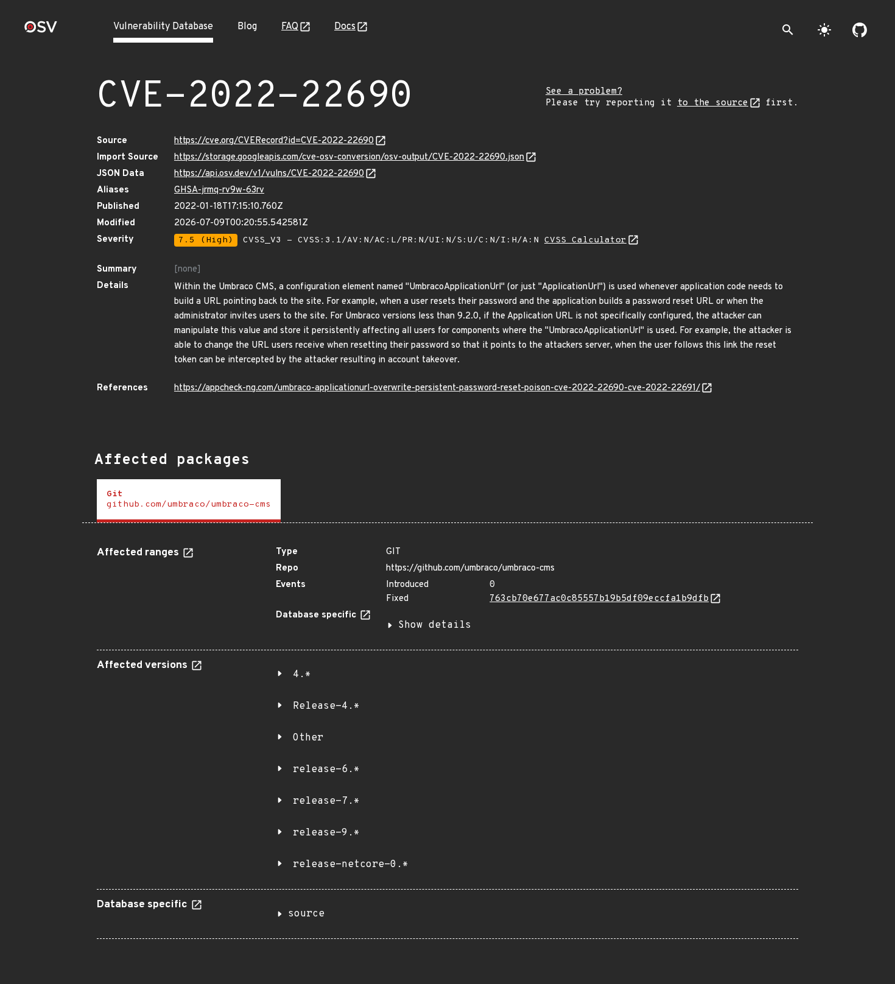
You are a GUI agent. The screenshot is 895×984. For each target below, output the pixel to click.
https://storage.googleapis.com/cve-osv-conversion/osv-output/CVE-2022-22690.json (349, 157)
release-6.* (326, 770)
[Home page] (40, 31)
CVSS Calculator (585, 240)
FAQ (289, 27)
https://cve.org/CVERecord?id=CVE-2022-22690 (274, 141)
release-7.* (326, 801)
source (306, 914)
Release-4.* (326, 706)
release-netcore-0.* (351, 865)
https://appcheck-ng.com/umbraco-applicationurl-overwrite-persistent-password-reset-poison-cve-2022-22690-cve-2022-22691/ (437, 388)
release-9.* (326, 833)
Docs (345, 27)
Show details (434, 625)
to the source (712, 103)
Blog (247, 27)
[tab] (189, 500)
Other (308, 738)
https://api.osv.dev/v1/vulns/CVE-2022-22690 (269, 174)
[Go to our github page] (859, 30)
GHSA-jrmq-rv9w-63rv (219, 190)
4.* (302, 675)
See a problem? (584, 91)
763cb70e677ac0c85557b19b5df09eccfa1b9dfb (599, 599)
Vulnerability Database (163, 27)
